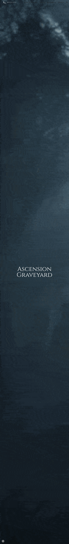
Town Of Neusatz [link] (30, 2)
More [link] (60, 2)
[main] (34, 272)
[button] (67, 2)
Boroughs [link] (50, 2)
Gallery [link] (42, 2)
